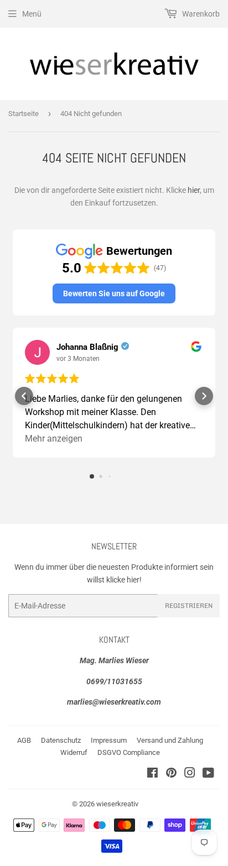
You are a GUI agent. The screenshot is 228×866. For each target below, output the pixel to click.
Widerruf (73, 752)
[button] (114, 293)
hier (194, 190)
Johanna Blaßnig (87, 347)
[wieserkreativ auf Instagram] (189, 774)
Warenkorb (200, 13)
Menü (32, 13)
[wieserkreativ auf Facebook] (152, 774)
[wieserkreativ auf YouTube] (208, 774)
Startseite (23, 113)
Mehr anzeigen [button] (53, 438)
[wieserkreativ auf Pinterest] (171, 774)
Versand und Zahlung (170, 740)
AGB (24, 740)
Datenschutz (61, 740)
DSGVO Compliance (128, 752)
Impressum (109, 740)
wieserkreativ (117, 804)
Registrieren (189, 606)
